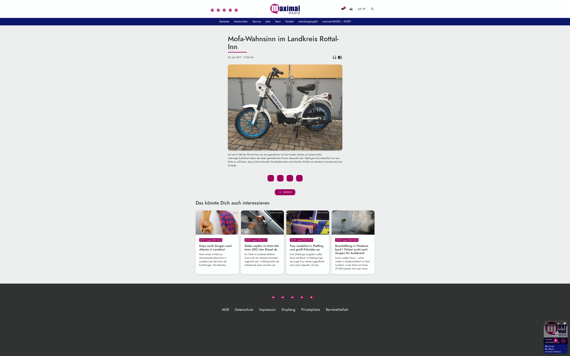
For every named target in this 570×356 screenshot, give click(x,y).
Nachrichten (241, 21)
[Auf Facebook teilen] (270, 178)
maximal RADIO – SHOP (336, 21)
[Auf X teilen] (280, 178)
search (372, 9)
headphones (334, 57)
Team (278, 21)
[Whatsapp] (211, 9)
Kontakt (289, 21)
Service (256, 21)
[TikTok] (240, 9)
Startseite (224, 21)
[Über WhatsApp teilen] (289, 178)
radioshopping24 (308, 21)
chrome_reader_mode (340, 57)
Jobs (268, 21)
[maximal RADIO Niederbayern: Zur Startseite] (285, 9)
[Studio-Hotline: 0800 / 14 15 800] (205, 9)
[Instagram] (222, 9)
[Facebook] (217, 9)
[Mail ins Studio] (199, 9)
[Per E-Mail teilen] (299, 178)
